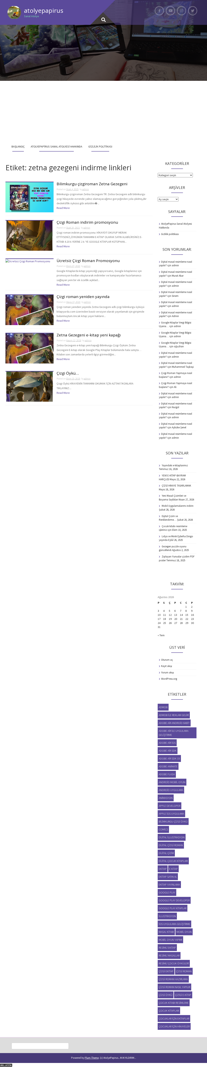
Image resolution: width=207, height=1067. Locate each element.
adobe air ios (167, 743)
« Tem (161, 635)
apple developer (169, 806)
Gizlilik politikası (100, 146)
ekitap (163, 869)
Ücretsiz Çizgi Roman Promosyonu (88, 261)
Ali (175, 387)
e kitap (173, 869)
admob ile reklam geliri (174, 715)
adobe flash (167, 774)
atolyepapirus (43, 10)
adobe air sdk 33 (169, 758)
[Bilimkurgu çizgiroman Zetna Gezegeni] (29, 197)
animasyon (166, 798)
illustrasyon (167, 916)
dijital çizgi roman (171, 845)
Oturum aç (167, 659)
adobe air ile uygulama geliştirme (173, 733)
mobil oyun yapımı (170, 940)
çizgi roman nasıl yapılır (174, 987)
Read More (63, 208)
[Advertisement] (103, 111)
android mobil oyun (172, 782)
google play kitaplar (172, 908)
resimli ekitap (167, 947)
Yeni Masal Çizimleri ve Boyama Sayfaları (172, 497)
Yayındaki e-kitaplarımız (175, 465)
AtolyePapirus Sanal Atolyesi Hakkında (56, 146)
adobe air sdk (167, 750)
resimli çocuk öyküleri (174, 963)
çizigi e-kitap (183, 995)
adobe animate (168, 766)
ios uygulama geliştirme (174, 924)
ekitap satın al (168, 876)
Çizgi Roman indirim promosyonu (87, 222)
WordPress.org (169, 678)
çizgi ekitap (166, 971)
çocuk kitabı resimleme (174, 1003)
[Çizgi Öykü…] (29, 386)
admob (163, 707)
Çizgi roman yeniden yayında (83, 297)
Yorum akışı (167, 672)
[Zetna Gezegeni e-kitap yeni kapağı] (29, 348)
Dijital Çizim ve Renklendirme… (168, 518)
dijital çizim (166, 853)
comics (163, 829)
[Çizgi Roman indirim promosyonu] (29, 235)
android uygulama (171, 790)
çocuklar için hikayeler (174, 1026)
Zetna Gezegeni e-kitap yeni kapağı (89, 335)
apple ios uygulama (171, 813)
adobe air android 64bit (174, 723)
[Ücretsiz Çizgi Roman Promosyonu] (27, 261)
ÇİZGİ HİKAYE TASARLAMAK (176, 485)
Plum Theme (92, 1058)
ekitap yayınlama (169, 884)
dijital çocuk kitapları (173, 861)
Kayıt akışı (166, 666)
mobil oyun (184, 932)
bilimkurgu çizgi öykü (173, 821)
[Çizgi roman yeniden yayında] (29, 310)
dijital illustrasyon (172, 837)
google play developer (174, 900)
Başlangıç (18, 146)
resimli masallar (169, 955)
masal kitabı (166, 932)
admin (85, 189)
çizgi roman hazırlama (173, 979)
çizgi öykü (165, 995)
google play (167, 892)
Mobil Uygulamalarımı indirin (177, 506)
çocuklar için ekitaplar (174, 1018)
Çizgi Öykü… (68, 373)
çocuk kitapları (169, 1010)
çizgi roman (184, 971)
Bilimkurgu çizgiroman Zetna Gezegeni (92, 184)
